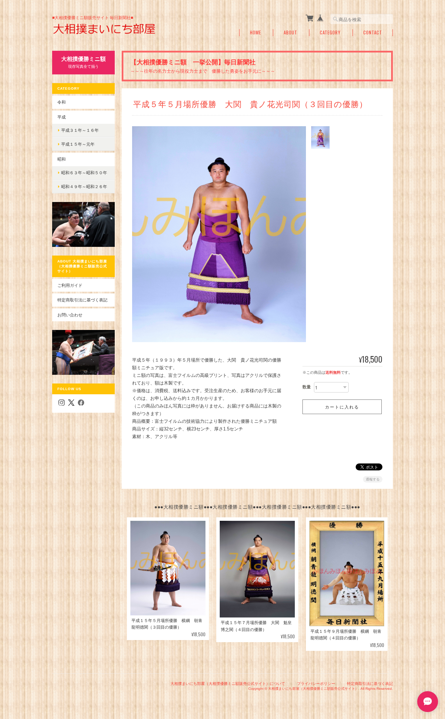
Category (330, 32)
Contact (372, 32)
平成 (61, 117)
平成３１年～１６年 (80, 130)
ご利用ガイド (69, 285)
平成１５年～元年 (78, 144)
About (290, 32)
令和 (61, 102)
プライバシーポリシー (316, 683)
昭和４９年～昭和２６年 (84, 186)
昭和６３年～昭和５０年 (84, 172)
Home (255, 32)
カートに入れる (342, 407)
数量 (306, 387)
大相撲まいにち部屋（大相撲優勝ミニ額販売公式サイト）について (227, 683)
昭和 (61, 159)
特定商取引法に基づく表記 (82, 300)
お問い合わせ (69, 315)
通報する (373, 479)
